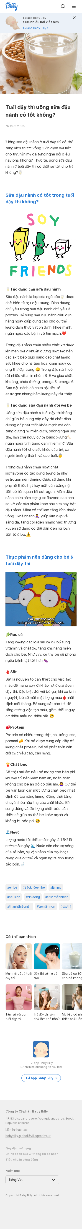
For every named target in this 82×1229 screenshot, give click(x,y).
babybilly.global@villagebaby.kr (28, 1136)
